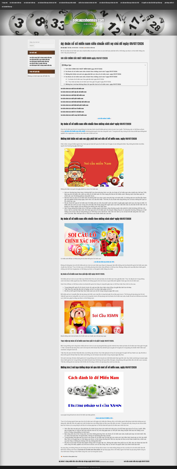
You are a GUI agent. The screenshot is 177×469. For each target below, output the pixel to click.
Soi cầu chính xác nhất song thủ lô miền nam (74, 115)
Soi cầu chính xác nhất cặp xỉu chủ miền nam (73, 92)
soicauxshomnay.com (88, 20)
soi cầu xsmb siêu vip (15, 3)
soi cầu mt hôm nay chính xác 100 (108, 3)
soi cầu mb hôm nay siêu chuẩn (67, 3)
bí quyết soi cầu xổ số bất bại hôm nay (152, 3)
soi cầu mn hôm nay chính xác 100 (47, 3)
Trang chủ (4, 3)
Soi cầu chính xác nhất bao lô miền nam (72, 108)
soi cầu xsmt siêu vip (29, 3)
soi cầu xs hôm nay (90, 48)
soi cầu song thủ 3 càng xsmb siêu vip (41, 58)
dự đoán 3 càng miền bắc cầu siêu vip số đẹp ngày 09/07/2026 (79, 461)
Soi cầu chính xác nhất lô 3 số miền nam (72, 112)
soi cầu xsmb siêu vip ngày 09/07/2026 (136, 461)
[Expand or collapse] (145, 65)
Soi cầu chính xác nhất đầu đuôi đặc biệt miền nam (75, 102)
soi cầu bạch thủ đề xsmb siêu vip (39, 61)
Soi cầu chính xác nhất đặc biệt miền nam (73, 95)
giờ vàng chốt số (169, 3)
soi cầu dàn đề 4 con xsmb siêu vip (40, 60)
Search (32, 45)
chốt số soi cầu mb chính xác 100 (87, 3)
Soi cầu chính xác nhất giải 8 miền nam (72, 99)
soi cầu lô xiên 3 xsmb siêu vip (38, 63)
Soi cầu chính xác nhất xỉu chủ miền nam (72, 89)
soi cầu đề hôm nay (7, 7)
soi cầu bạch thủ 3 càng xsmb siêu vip (41, 65)
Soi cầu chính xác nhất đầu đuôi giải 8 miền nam (74, 105)
